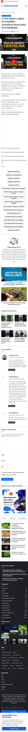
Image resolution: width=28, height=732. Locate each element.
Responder (11, 369)
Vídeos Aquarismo (6, 617)
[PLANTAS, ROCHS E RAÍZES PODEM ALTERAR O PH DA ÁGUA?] (7, 333)
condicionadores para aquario (14, 220)
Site (2, 466)
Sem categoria (5, 615)
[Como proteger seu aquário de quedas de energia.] (5, 627)
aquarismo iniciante (13, 657)
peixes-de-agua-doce (7, 612)
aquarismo (4, 657)
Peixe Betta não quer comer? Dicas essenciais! (18, 553)
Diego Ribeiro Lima (14, 247)
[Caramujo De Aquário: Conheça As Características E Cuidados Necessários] (6, 526)
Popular (4, 518)
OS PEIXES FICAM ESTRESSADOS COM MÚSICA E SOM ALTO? (21, 324)
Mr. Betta (4, 668)
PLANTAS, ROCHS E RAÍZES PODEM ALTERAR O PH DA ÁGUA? (6, 341)
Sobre (2, 679)
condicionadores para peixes (14, 223)
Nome (3, 454)
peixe (9, 668)
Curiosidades (5, 595)
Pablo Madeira (13, 377)
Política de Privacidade (7, 684)
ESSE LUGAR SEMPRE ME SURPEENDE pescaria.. (16, 1)
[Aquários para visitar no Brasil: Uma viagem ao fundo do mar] (14, 627)
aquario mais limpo (14, 181)
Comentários (22, 518)
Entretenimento (19, 665)
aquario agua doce (14, 171)
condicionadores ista (14, 213)
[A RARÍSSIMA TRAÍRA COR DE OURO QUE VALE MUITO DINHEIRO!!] (6, 534)
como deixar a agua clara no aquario (14, 188)
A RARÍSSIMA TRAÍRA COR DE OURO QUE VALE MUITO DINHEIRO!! (18, 533)
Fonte (2, 166)
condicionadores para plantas (14, 226)
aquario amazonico (6, 655)
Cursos (3, 689)
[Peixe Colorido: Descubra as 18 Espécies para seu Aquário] (6, 547)
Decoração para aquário (8, 598)
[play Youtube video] (14, 61)
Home (2, 677)
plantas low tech (21, 668)
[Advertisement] (14, 24)
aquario (14, 652)
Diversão (12, 665)
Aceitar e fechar (14, 728)
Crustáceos (5, 593)
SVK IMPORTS (13, 413)
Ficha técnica (5, 603)
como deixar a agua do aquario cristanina (14, 197)
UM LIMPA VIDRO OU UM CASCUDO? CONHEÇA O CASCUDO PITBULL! (6, 325)
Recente (12, 518)
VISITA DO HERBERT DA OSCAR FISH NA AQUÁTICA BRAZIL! (20, 340)
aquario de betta (16, 655)
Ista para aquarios (14, 230)
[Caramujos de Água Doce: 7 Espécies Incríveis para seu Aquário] (6, 540)
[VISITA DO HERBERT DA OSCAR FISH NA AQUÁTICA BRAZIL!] (21, 333)
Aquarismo (4, 588)
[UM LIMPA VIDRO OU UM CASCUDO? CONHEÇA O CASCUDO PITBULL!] (7, 318)
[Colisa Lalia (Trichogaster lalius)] (5, 634)
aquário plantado (5, 663)
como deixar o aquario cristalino (14, 206)
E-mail (3, 460)
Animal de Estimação (6, 652)
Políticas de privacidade (12, 725)
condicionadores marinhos (14, 216)
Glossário (3, 686)
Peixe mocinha (5, 607)
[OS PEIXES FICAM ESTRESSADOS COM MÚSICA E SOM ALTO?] (21, 318)
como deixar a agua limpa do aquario (14, 202)
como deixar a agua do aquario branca (14, 192)
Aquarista (21, 657)
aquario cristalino (14, 178)
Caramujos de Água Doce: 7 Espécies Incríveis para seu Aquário (18, 540)
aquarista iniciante (6, 660)
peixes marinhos (6, 610)
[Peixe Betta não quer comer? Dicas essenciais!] (6, 554)
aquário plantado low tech (17, 663)
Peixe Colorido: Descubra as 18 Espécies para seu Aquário (18, 547)
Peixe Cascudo (6, 605)
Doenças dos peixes (7, 600)
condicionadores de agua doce (14, 210)
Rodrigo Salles (13, 355)
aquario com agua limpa (14, 175)
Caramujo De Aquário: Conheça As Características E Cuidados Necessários (17, 526)
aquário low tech (15, 660)
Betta (3, 590)
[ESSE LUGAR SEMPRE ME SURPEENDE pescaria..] (14, 632)
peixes (14, 668)
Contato (3, 682)
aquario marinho (14, 185)
